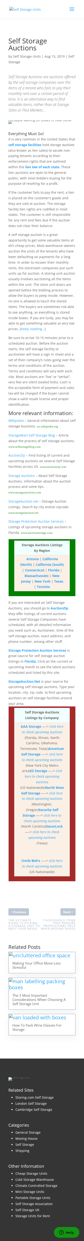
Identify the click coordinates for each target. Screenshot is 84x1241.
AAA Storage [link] (31, 726)
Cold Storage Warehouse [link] (34, 1179)
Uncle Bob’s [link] (30, 860)
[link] (25, 9)
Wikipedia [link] (16, 420)
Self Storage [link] (24, 1144)
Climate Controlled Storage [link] (36, 1185)
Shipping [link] (22, 1150)
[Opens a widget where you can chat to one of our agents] (66, 1233)
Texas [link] (58, 581)
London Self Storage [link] (31, 1103)
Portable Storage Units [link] (32, 1198)
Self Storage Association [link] (34, 1204)
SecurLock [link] (54, 826)
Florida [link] (53, 570)
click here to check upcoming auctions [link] (43, 776)
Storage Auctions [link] (21, 475)
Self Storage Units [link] (27, 56)
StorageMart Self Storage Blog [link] (31, 435)
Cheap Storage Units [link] (31, 1173)
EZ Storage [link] (38, 771)
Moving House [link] (26, 1138)
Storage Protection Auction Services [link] (36, 521)
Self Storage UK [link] (27, 1210)
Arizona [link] (32, 559)
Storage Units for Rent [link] (32, 1216)
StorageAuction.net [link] (23, 501)
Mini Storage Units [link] (29, 1191)
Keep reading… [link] (33, 329)
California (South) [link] (50, 564)
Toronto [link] (43, 586)
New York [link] (42, 581)
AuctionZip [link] (16, 455)
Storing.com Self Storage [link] (34, 1097)
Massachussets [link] (36, 575)
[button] (72, 12)
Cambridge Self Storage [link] (33, 1109)
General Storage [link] (28, 1132)
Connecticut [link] (34, 570)
